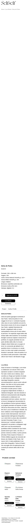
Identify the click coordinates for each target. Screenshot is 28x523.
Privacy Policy (4, 520)
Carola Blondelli (9, 503)
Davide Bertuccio (20, 505)
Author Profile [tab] (12, 309)
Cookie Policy (11, 520)
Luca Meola (8, 9)
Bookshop (8, 303)
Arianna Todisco (20, 479)
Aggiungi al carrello (11, 295)
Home (2, 9)
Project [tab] (4, 309)
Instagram (14, 519)
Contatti (16, 520)
